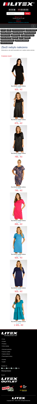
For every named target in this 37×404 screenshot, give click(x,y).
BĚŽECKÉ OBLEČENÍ (30, 32)
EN (27, 10)
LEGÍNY (9, 30)
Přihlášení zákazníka (13, 22)
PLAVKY (3, 30)
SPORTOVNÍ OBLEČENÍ (18, 30)
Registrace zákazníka (24, 22)
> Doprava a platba (5, 351)
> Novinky (3, 359)
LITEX (18, 400)
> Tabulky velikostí (5, 354)
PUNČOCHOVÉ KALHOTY (7, 40)
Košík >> (19, 19)
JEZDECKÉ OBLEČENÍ (6, 43)
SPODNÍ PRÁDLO (5, 35)
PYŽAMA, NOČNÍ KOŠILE (27, 35)
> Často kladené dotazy (6, 356)
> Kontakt (3, 341)
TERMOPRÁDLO (16, 35)
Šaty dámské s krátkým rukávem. (18, 86)
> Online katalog (5, 346)
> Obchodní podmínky (6, 349)
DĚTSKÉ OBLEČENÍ (6, 37)
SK (21, 10)
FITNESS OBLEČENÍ (18, 32)
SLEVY (21, 37)
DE (24, 10)
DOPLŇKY (15, 37)
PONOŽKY (27, 37)
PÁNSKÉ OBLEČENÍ (6, 32)
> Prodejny (3, 343)
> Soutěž (3, 361)
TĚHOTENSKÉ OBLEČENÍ (22, 40)
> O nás (3, 339)
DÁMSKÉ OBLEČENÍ (31, 30)
